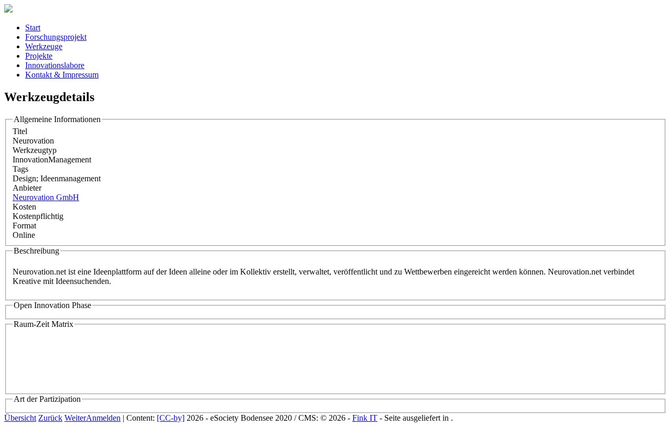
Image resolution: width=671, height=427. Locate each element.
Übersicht (20, 417)
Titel (20, 131)
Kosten (24, 206)
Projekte (38, 55)
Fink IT (364, 417)
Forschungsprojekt (55, 36)
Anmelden (103, 417)
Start (32, 27)
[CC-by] (171, 417)
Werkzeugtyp (35, 150)
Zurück (50, 417)
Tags (20, 169)
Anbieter (27, 187)
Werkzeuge (43, 46)
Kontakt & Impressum (62, 74)
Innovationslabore (54, 65)
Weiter (75, 417)
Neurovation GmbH (46, 197)
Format (24, 225)
